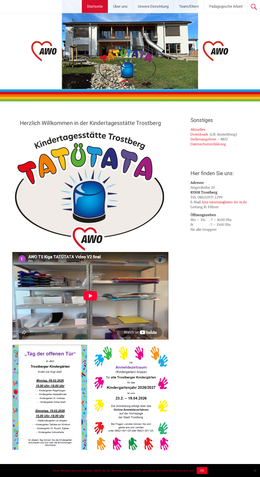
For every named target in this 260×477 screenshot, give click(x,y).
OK (202, 470)
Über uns (120, 6)
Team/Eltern (189, 6)
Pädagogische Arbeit (226, 6)
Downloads (199, 134)
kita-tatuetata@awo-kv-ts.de (224, 202)
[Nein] (255, 470)
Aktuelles (198, 129)
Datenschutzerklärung (208, 144)
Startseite (95, 6)
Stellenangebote (203, 139)
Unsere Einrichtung (153, 6)
